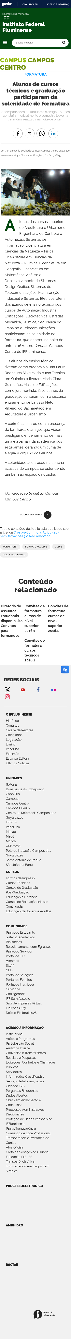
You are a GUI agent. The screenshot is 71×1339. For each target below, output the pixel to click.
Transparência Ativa (20, 1161)
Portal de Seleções (19, 975)
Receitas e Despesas (21, 1058)
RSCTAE (12, 1265)
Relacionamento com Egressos (28, 947)
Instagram (7, 696)
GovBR (7, 4)
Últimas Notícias (17, 763)
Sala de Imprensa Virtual (23, 1003)
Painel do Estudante (20, 932)
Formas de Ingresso (20, 878)
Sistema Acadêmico (20, 937)
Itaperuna (13, 827)
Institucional (14, 1034)
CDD (9, 970)
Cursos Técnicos (18, 883)
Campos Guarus (18, 808)
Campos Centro (17, 803)
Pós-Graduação (17, 892)
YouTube (22, 689)
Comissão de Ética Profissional (28, 1133)
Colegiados (14, 735)
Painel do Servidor (19, 951)
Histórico (12, 721)
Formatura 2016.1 (36, 546)
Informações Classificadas (25, 1076)
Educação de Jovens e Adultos (28, 911)
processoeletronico (24, 1186)
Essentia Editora (17, 758)
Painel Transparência (21, 1128)
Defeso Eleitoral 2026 (21, 1013)
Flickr (53, 689)
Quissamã (13, 846)
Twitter (7, 689)
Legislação (14, 740)
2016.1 (58, 546)
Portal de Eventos (19, 980)
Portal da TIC (15, 956)
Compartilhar (41, 130)
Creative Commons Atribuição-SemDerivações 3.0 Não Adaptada (29, 534)
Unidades (14, 778)
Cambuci (12, 799)
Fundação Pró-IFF (19, 1157)
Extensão (12, 754)
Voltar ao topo (31, 514)
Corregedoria (15, 994)
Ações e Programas (20, 1039)
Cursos (12, 872)
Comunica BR (30, 4)
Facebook (38, 689)
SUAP (10, 965)
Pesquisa (12, 749)
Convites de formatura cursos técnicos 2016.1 (34, 650)
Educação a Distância (21, 897)
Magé (10, 836)
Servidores (14, 1072)
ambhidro (14, 1225)
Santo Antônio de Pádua (23, 860)
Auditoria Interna (18, 1048)
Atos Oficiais (15, 1147)
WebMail (12, 961)
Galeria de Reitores (19, 730)
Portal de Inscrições (20, 984)
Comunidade (16, 926)
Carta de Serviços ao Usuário (27, 1152)
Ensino (11, 744)
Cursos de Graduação (22, 888)
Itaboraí (11, 822)
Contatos (12, 725)
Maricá (11, 841)
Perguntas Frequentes (22, 1091)
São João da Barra (19, 865)
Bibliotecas (14, 942)
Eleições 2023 (16, 1008)
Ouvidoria (13, 989)
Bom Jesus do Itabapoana (25, 789)
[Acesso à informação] (45, 1314)
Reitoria (11, 784)
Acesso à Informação (25, 1028)
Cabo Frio (13, 794)
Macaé (11, 832)
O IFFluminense (19, 714)
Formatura (10, 546)
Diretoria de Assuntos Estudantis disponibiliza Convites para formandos (11, 621)
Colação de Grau (14, 554)
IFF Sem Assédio (18, 999)
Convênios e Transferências (26, 1053)
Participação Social (20, 1043)
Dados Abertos (17, 1095)
